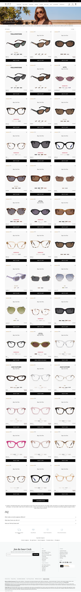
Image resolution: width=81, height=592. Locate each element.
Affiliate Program (67, 555)
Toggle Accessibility (46, 578)
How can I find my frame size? (12, 523)
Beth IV (7, 56)
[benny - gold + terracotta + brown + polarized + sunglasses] (65, 177)
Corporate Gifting (63, 556)
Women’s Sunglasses (25, 540)
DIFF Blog (61, 557)
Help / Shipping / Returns (46, 552)
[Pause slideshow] (79, 1)
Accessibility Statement (21, 578)
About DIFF (44, 550)
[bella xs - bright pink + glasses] (16, 443)
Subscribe (35, 554)
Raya (7, 389)
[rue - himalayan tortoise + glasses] (16, 477)
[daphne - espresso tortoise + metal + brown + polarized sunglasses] (40, 43)
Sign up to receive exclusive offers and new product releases (23, 551)
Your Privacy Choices (30, 578)
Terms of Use (7, 578)
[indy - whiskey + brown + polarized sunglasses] (40, 177)
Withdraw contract (38, 578)
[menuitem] (19, 4)
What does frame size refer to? (12, 520)
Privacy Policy (13, 578)
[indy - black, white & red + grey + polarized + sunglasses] (65, 310)
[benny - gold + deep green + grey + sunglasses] (40, 277)
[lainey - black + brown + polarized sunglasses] (65, 43)
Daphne (31, 56)
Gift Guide (44, 569)
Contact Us (44, 560)
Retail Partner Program (67, 553)
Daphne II (8, 290)
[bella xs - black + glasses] (40, 477)
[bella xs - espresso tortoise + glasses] (65, 410)
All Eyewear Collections (64, 552)
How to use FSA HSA (45, 553)
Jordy (55, 389)
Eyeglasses (44, 567)
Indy (31, 190)
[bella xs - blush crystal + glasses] (40, 443)
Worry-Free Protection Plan (46, 555)
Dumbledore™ (57, 90)
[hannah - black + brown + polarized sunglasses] (65, 243)
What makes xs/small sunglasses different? (15, 517)
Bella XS (7, 123)
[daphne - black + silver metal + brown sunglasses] (40, 110)
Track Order (44, 556)
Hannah (55, 123)
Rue (6, 157)
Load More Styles (40, 500)
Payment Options (45, 557)
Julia (31, 224)
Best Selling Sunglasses (46, 564)
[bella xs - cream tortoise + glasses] (65, 443)
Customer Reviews (63, 550)
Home (5, 22)
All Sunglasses (57, 540)
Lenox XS (56, 290)
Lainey (55, 56)
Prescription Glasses (50, 540)
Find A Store (44, 559)
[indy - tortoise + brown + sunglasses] (65, 211)
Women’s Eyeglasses (41, 540)
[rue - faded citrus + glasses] (65, 477)
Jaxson (31, 389)
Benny (55, 190)
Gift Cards (43, 570)
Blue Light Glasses (33, 540)
